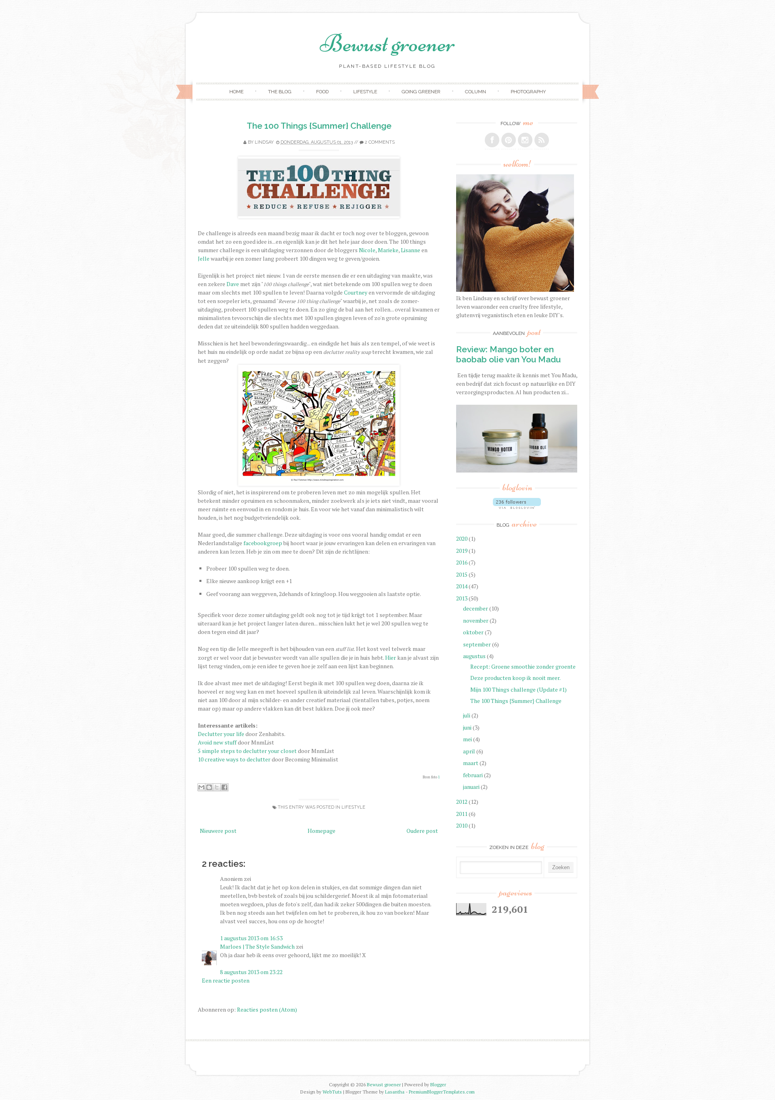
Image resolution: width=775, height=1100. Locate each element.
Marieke (388, 250)
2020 (462, 538)
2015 (462, 574)
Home (236, 91)
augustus (475, 656)
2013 (462, 598)
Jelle (203, 258)
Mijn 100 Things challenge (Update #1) (518, 689)
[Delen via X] (217, 787)
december (476, 608)
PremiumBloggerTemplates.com (442, 1092)
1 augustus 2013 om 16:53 (251, 938)
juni (468, 727)
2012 (462, 801)
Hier (390, 657)
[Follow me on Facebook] (492, 140)
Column (475, 91)
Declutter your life (221, 734)
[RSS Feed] (541, 140)
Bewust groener (387, 43)
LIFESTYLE (353, 807)
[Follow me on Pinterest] (508, 140)
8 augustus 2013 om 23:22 (251, 972)
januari (472, 786)
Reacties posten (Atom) (267, 1009)
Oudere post (422, 830)
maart (471, 763)
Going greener (421, 91)
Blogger (438, 1084)
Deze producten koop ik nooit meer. (515, 678)
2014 (462, 586)
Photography (528, 91)
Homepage (321, 830)
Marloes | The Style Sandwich (257, 946)
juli (467, 715)
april (469, 751)
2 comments (380, 142)
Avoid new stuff (217, 742)
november (476, 620)
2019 (462, 550)
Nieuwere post (218, 830)
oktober (474, 632)
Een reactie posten (225, 980)
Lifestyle (365, 91)
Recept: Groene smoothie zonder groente (523, 666)
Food (322, 91)
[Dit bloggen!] (209, 787)
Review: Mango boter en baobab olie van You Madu (508, 354)
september (477, 644)
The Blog (279, 91)
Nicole (367, 250)
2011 (462, 814)
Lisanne (410, 250)
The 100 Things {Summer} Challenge (319, 126)
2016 (462, 562)
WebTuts (332, 1092)
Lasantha (394, 1092)
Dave (232, 284)
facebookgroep (262, 543)
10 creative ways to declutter (234, 759)
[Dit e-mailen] (201, 787)
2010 (462, 825)
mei (468, 739)
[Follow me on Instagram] (525, 140)
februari (473, 775)
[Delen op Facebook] (224, 787)
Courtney (355, 292)
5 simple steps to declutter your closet (247, 751)
